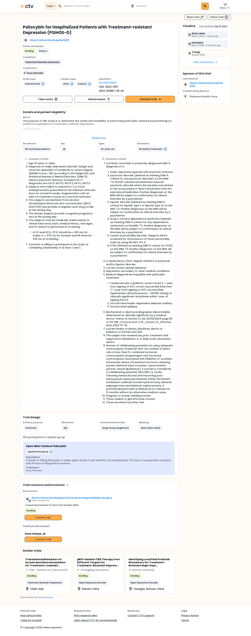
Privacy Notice (190, 615)
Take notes (45, 99)
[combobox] (95, 6)
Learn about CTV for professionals (95, 620)
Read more (99, 138)
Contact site (43, 517)
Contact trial (148, 99)
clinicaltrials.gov (45, 597)
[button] (42, 62)
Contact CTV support (141, 615)
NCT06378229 (107, 82)
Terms (185, 620)
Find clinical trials (30, 615)
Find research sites (85, 615)
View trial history (203, 62)
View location (97, 99)
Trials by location (31, 620)
